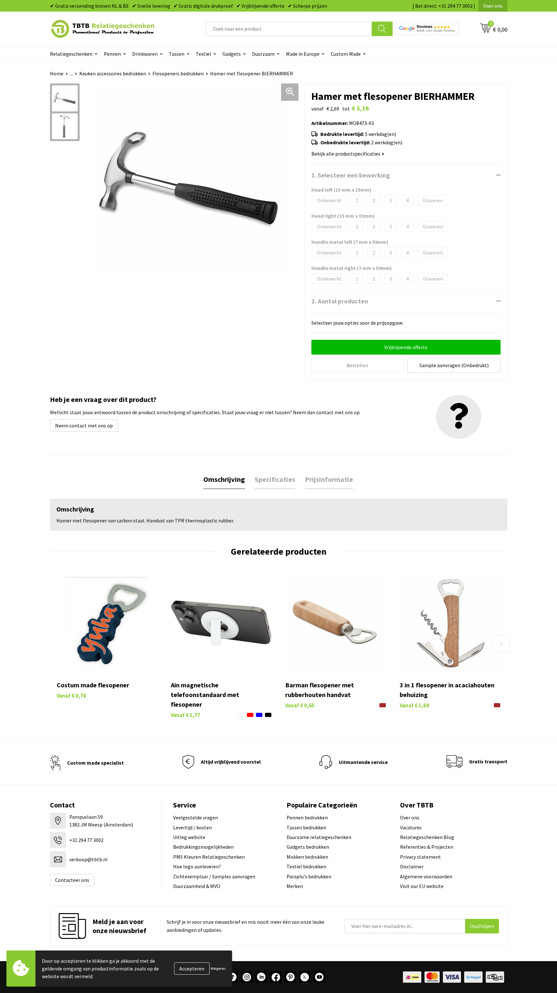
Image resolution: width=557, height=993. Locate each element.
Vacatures (411, 827)
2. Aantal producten (339, 301)
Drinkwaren (145, 54)
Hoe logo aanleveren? (197, 866)
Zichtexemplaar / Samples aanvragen (214, 876)
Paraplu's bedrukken (309, 876)
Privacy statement (420, 857)
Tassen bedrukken (306, 827)
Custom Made (346, 54)
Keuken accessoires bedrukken (112, 73)
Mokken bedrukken (307, 857)
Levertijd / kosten (192, 827)
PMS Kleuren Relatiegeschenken (209, 857)
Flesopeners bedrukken (178, 73)
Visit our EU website (422, 886)
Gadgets (231, 54)
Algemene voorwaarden (426, 876)
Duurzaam (263, 54)
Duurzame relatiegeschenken (319, 837)
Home (57, 73)
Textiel (203, 54)
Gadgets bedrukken (308, 847)
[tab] (224, 479)
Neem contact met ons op (84, 425)
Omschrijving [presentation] (224, 479)
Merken (295, 886)
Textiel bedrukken (306, 866)
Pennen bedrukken (307, 817)
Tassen (176, 54)
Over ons (493, 6)
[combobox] (289, 29)
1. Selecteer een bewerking (350, 175)
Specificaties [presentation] (275, 479)
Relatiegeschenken (71, 54)
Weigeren (218, 968)
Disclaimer (412, 866)
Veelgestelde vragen (195, 817)
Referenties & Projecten (426, 847)
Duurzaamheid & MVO (196, 886)
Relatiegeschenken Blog (427, 837)
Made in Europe (302, 54)
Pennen (112, 54)
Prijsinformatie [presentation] (329, 479)
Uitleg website (189, 837)
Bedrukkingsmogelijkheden (203, 847)
